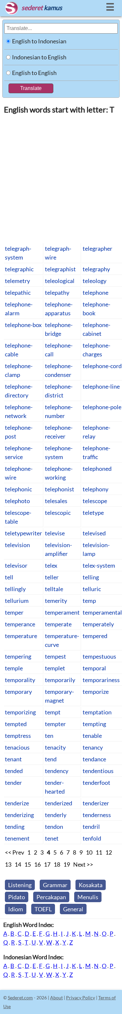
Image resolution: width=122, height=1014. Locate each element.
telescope (95, 500)
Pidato (16, 897)
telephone (95, 292)
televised (94, 533)
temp (89, 600)
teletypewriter (23, 533)
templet (55, 668)
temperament (62, 612)
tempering (18, 656)
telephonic (18, 489)
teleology (94, 280)
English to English (34, 72)
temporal (94, 668)
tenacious (17, 747)
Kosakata (90, 884)
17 (47, 864)
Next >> (83, 864)
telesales (56, 500)
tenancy (93, 747)
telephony (95, 489)
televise (55, 533)
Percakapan (51, 897)
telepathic (18, 292)
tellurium (17, 600)
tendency (56, 770)
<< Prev (14, 852)
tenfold (92, 838)
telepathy (57, 292)
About (56, 997)
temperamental (102, 612)
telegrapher (97, 248)
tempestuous (99, 656)
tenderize (17, 803)
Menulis (87, 897)
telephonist (59, 489)
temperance (20, 624)
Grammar (55, 884)
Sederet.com (20, 997)
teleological (60, 280)
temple (14, 668)
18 (57, 864)
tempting (94, 723)
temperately (98, 624)
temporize (96, 691)
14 (18, 864)
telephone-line (101, 386)
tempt (53, 712)
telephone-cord (102, 365)
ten (49, 735)
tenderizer (96, 803)
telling (91, 577)
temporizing (20, 712)
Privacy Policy (80, 997)
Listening (20, 884)
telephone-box (23, 324)
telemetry (17, 280)
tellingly (15, 588)
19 (66, 864)
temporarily (60, 679)
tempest (55, 656)
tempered (95, 635)
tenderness (97, 814)
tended (14, 770)
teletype (93, 512)
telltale (54, 588)
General (73, 909)
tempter (55, 723)
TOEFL (43, 909)
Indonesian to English (39, 57)
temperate (58, 624)
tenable (92, 735)
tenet (52, 838)
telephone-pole (102, 406)
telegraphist (60, 269)
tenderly (55, 814)
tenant (13, 759)
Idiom (15, 909)
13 (8, 864)
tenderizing (19, 814)
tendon (54, 826)
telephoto (17, 500)
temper (14, 612)
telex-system (99, 565)
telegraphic (19, 269)
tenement (17, 838)
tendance (94, 759)
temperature (21, 635)
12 (108, 852)
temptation (97, 712)
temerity (56, 600)
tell (9, 577)
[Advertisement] (61, 178)
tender (13, 782)
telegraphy (96, 269)
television (17, 544)
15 (27, 864)
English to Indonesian (39, 41)
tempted (16, 723)
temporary (18, 691)
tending (14, 826)
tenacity (55, 747)
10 (89, 852)
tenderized (58, 803)
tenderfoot (96, 782)
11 (99, 852)
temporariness (101, 679)
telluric (92, 588)
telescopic (58, 512)
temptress (18, 735)
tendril (91, 826)
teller (52, 577)
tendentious (98, 770)
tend (51, 759)
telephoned (97, 468)
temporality (20, 679)
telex (51, 565)
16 (37, 864)
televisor (16, 565)
